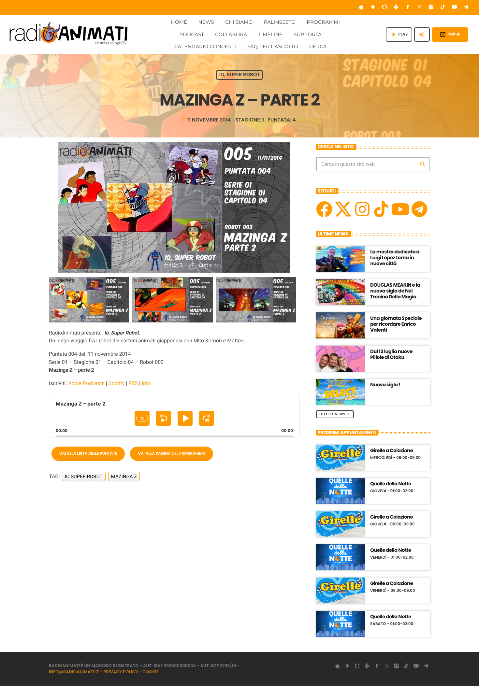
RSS (133, 383)
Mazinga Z (124, 476)
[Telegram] (466, 7)
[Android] (372, 7)
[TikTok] (442, 7)
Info (146, 383)
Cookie (150, 672)
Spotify (116, 383)
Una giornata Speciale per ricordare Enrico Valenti (396, 324)
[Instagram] (431, 7)
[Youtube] (400, 209)
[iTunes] (361, 7)
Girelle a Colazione (391, 451)
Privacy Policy (121, 672)
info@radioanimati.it (74, 672)
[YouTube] (454, 7)
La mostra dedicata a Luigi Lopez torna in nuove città (394, 258)
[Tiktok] (381, 209)
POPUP (450, 34)
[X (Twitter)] (419, 7)
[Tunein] (396, 7)
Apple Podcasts (86, 383)
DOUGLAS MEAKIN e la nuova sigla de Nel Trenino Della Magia (395, 291)
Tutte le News (335, 414)
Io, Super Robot (239, 75)
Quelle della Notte (390, 484)
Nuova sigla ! (385, 384)
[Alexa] (384, 7)
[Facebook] (408, 7)
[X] (343, 209)
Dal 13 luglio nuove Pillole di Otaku (391, 354)
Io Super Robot (84, 476)
